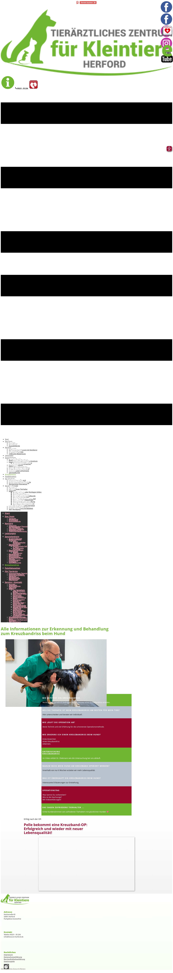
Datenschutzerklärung (13, 957)
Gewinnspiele (9, 961)
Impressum (8, 955)
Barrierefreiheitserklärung (14, 959)
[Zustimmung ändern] (6, 966)
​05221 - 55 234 (22, 88)
